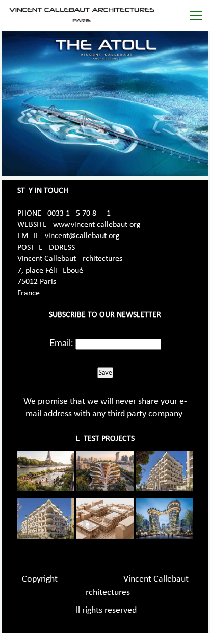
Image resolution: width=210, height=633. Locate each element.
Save (105, 372)
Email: (61, 343)
